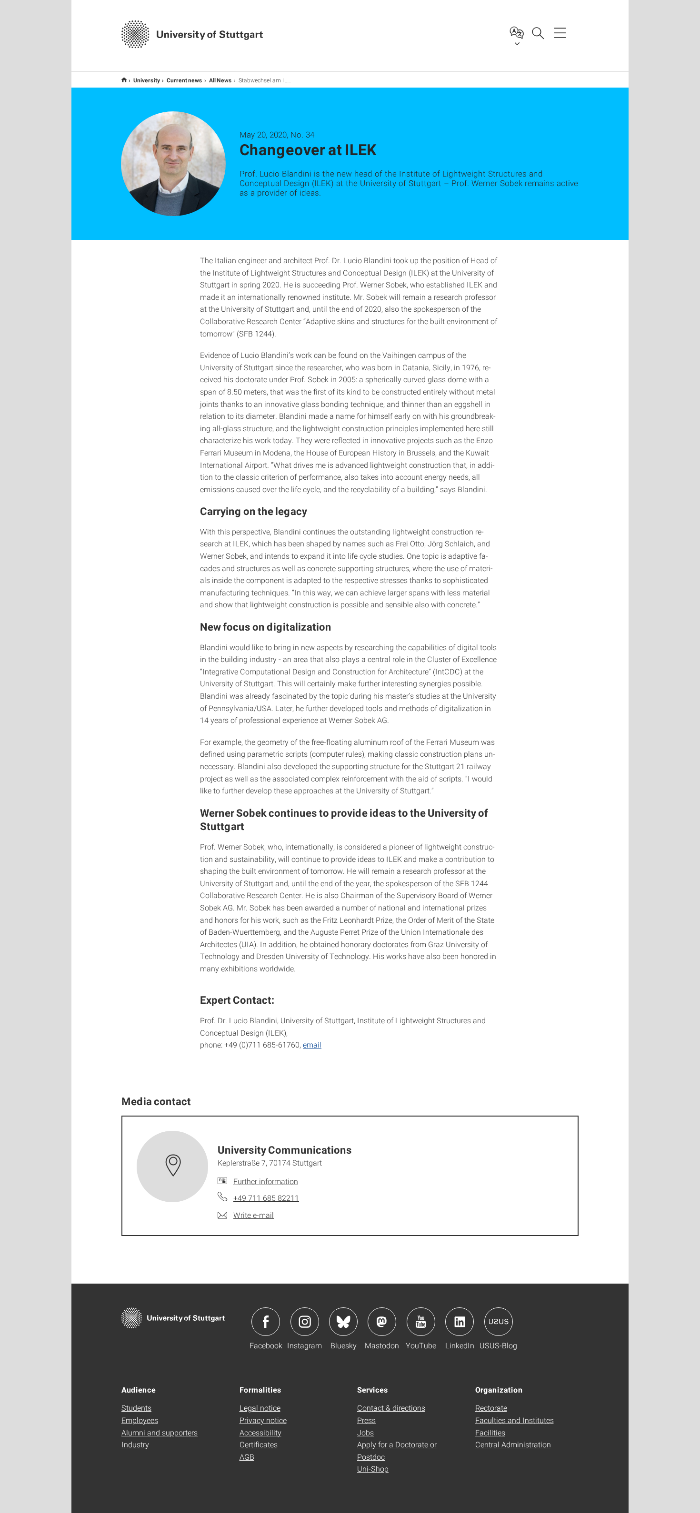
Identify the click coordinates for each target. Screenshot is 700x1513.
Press (366, 1420)
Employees (139, 1420)
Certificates (259, 1444)
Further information (265, 1181)
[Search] (538, 32)
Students (136, 1408)
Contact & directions (391, 1408)
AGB (247, 1457)
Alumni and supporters (159, 1432)
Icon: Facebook (265, 1321)
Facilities (490, 1432)
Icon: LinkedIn (459, 1321)
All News (220, 80)
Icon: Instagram (304, 1321)
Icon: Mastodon (382, 1321)
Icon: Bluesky (343, 1321)
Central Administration (513, 1444)
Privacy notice (263, 1420)
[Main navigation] (560, 32)
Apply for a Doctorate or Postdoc (397, 1450)
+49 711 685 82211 (266, 1198)
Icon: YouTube (421, 1321)
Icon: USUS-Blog (498, 1321)
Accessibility (260, 1432)
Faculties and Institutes (514, 1420)
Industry (135, 1444)
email (312, 1044)
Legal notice (260, 1408)
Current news (184, 80)
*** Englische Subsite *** (124, 80)
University (146, 80)
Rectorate (491, 1408)
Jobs (365, 1432)
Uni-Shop (373, 1468)
